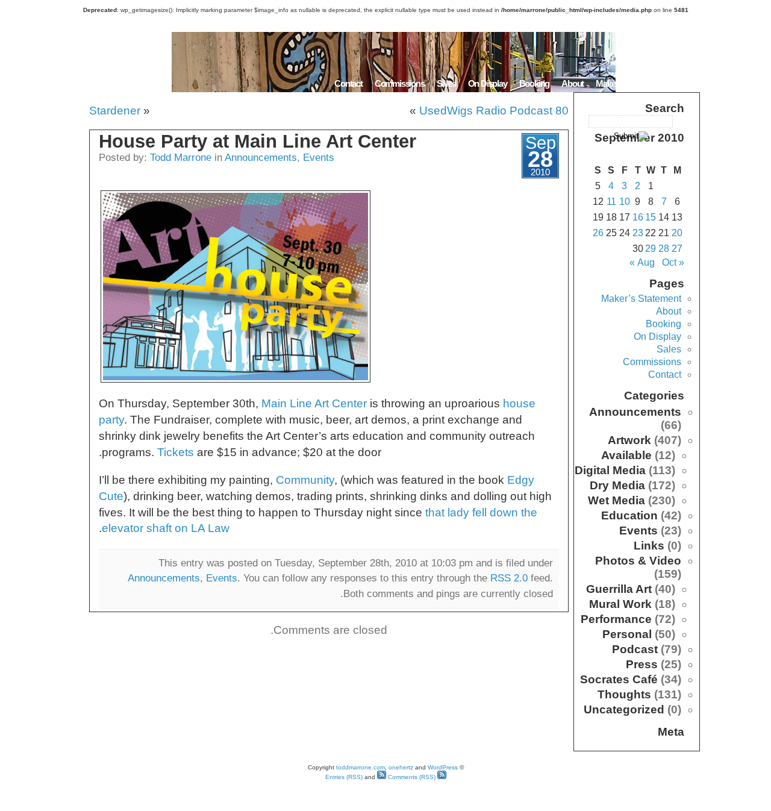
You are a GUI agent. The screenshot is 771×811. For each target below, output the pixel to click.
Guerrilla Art (619, 589)
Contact (348, 83)
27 (677, 248)
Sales (446, 83)
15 (650, 217)
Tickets (175, 452)
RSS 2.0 (509, 578)
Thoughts (624, 694)
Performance (616, 619)
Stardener (114, 110)
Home (685, 83)
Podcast (635, 649)
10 (624, 201)
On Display (487, 83)
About (572, 83)
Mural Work (620, 604)
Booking (534, 83)
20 (677, 233)
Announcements (261, 157)
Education (629, 515)
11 (611, 201)
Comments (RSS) (410, 777)
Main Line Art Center (314, 403)
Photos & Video (638, 560)
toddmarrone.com (360, 767)
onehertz (401, 767)
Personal (627, 634)
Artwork (629, 440)
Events (318, 157)
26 (598, 233)
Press (642, 664)
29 (650, 248)
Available (626, 455)
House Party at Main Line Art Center (257, 141)
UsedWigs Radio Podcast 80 (494, 110)
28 (663, 248)
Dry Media (617, 485)
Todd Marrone (180, 157)
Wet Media (616, 500)
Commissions (400, 83)
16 (637, 217)
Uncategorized (624, 709)
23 (637, 233)
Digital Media (610, 470)
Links (649, 545)
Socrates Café (619, 679)
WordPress (443, 767)
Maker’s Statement (629, 83)
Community (305, 480)
